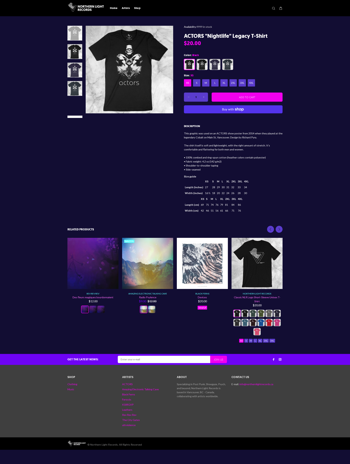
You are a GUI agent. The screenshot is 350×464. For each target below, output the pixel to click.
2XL (233, 82)
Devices (202, 297)
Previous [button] (270, 229)
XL (224, 82)
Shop (137, 8)
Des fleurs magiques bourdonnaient (93, 297)
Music (70, 389)
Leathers (127, 409)
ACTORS (127, 384)
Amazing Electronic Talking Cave (147, 293)
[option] (74, 35)
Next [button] (279, 229)
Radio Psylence (147, 297)
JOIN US (218, 359)
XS (187, 82)
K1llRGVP (128, 404)
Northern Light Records (257, 293)
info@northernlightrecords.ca (256, 384)
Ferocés (126, 399)
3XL (242, 82)
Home (113, 8)
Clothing (72, 384)
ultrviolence (129, 425)
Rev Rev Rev (93, 293)
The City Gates (131, 419)
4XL (251, 82)
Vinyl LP (202, 307)
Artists (126, 8)
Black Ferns (202, 293)
